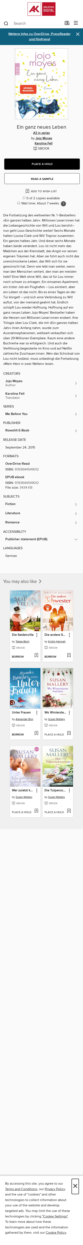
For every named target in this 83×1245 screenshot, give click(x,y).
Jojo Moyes (44, 138)
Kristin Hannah (57, 641)
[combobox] (33, 23)
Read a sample (42, 179)
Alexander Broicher (26, 719)
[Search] (6, 23)
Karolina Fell (44, 144)
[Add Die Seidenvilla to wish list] (36, 655)
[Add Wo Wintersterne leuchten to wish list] (69, 733)
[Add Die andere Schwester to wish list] (69, 655)
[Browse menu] (76, 23)
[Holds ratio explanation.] (63, 203)
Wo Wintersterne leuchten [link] (55, 713)
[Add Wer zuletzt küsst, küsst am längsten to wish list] (36, 811)
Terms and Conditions (21, 1189)
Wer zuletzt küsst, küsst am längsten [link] (23, 790)
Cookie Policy (56, 1232)
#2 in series (41, 133)
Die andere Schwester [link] (55, 635)
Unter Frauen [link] (21, 713)
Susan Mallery (56, 719)
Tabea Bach (22, 641)
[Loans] (67, 24)
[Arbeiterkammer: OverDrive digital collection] (41, 9)
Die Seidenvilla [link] (23, 635)
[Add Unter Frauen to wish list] (36, 733)
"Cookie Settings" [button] (55, 1216)
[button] (42, 164)
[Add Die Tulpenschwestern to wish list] (69, 811)
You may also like (20, 581)
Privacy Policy (55, 1189)
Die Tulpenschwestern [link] (55, 790)
